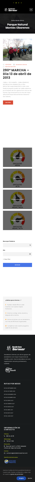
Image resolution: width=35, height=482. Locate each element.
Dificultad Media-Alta (17, 220)
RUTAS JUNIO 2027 (8, 416)
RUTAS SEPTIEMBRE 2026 (10, 388)
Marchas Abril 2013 (10, 66)
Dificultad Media (17, 157)
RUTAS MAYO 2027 (8, 413)
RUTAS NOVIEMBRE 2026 (10, 394)
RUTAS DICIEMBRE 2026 (10, 397)
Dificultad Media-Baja (17, 199)
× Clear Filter (6, 259)
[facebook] (13, 2)
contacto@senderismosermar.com (17, 453)
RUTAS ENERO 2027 (8, 400)
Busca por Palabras (9, 241)
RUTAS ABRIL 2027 (8, 410)
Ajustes (30, 478)
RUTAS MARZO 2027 (9, 406)
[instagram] (21, 2)
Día (4, 250)
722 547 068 (10, 441)
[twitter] (18, 2)
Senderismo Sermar (21, 64)
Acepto (21, 478)
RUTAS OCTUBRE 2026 (9, 391)
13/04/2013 (8, 64)
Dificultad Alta (17, 178)
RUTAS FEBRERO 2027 (9, 403)
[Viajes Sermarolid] (10, 370)
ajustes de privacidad (16, 474)
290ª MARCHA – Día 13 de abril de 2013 (17, 74)
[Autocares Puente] (10, 461)
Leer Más (8, 102)
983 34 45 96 (10, 436)
